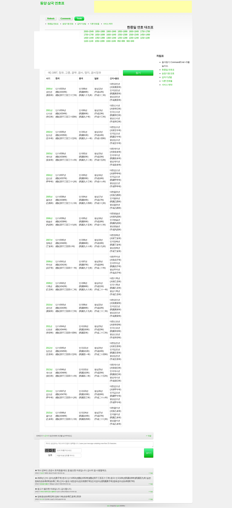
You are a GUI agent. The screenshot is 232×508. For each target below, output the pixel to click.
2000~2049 (88, 31)
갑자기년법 (81, 24)
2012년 (49, 348)
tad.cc (108, 506)
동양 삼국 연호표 (52, 3)
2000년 (49, 89)
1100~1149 (88, 41)
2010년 (49, 305)
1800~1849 (134, 31)
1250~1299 (122, 38)
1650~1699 (100, 35)
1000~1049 (111, 41)
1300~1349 (111, 38)
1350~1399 (100, 38)
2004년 (49, 175)
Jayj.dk (117, 506)
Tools (79, 18)
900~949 (130, 41)
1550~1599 (122, 35)
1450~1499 (145, 35)
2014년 (49, 391)
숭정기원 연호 (67, 24)
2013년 (49, 369)
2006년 (49, 218)
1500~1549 (134, 35)
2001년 (49, 110)
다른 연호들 (94, 24)
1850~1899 (122, 31)
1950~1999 (100, 31)
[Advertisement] (143, 7)
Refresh (50, 18)
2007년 (49, 240)
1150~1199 (145, 38)
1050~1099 (99, 41)
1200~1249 (134, 38)
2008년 (49, 261)
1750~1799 (145, 31)
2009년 (49, 283)
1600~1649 (111, 35)
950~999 (121, 41)
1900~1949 (111, 31)
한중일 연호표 (53, 24)
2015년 (49, 413)
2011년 (49, 326)
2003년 (49, 153)
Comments (66, 18)
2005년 (49, 197)
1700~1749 (88, 35)
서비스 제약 (107, 24)
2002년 (49, 132)
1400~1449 (88, 38)
